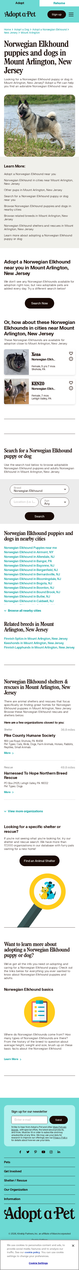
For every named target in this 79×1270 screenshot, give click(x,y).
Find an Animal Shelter (39, 860)
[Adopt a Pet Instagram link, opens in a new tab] (52, 1152)
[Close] (73, 1246)
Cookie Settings (38, 1263)
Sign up (57, 14)
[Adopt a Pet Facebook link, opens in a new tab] (21, 1152)
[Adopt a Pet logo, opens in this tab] (39, 1218)
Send (58, 1119)
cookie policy (32, 1252)
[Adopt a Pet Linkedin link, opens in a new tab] (59, 1152)
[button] (71, 353)
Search (39, 516)
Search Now (39, 303)
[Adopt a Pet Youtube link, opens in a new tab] (44, 1152)
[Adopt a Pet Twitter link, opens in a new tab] (29, 1152)
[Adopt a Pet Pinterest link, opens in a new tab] (36, 1152)
